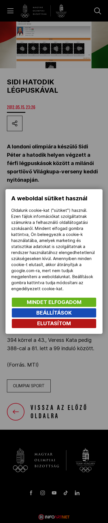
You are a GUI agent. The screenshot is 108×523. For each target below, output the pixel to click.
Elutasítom (54, 323)
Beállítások (54, 313)
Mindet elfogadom (54, 302)
